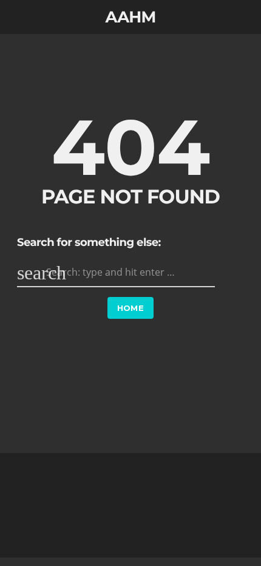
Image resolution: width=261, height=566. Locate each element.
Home (130, 308)
